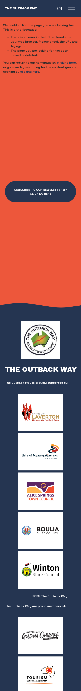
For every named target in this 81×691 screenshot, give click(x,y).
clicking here (66, 63)
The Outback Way (21, 8)
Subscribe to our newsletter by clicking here (40, 192)
